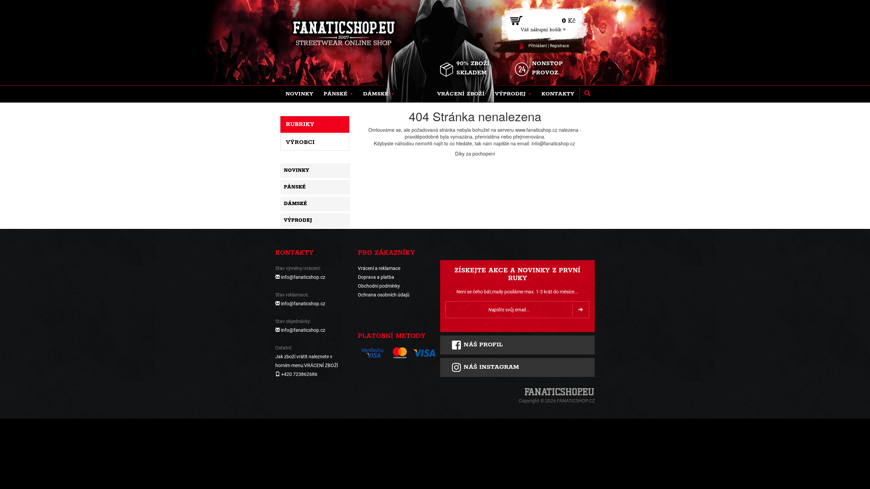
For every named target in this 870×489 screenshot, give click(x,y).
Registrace (559, 45)
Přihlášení (537, 45)
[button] (338, 94)
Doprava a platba (376, 277)
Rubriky (300, 124)
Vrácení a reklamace (379, 268)
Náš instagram (490, 367)
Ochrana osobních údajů (384, 294)
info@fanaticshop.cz (303, 277)
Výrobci (300, 142)
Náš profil (482, 344)
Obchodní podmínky (379, 286)
